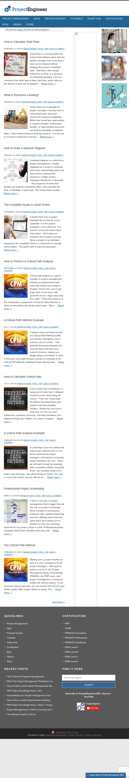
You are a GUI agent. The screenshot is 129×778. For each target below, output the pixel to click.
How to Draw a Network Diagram (24, 148)
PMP (67, 623)
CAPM (68, 628)
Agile (9, 628)
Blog (9, 652)
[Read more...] (48, 83)
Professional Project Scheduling (24, 488)
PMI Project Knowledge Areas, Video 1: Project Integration (31, 705)
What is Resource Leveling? (21, 95)
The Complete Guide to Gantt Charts (27, 204)
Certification (13, 647)
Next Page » (58, 602)
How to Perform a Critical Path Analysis (28, 261)
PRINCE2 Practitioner (75, 642)
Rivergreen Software (55, 735)
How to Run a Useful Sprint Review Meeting (28, 700)
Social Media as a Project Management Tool (28, 695)
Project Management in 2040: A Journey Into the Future (31, 709)
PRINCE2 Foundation (75, 633)
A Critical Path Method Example (24, 320)
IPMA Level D (71, 661)
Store (9, 661)
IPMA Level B (71, 652)
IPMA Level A (71, 647)
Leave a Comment (57, 49)
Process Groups (15, 633)
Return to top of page (67, 732)
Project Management (17, 623)
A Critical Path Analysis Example (24, 433)
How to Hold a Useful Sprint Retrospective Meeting (31, 686)
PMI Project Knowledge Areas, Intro (24, 690)
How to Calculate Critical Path (22, 376)
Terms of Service (93, 735)
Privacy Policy (75, 735)
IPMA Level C (71, 656)
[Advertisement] (97, 758)
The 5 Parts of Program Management (25, 676)
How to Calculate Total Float (21, 41)
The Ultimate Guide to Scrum (21, 714)
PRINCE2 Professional (76, 637)
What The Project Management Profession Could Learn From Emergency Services (31, 681)
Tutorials (11, 637)
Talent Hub (12, 642)
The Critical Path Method (19, 545)
